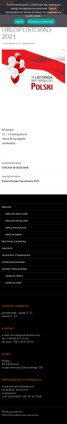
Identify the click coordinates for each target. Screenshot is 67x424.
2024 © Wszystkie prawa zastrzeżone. (20, 415)
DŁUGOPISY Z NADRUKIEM (16, 255)
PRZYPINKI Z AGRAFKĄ (14, 241)
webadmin (28, 43)
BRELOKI (6, 207)
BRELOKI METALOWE (17, 220)
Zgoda (19, 21)
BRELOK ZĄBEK (14, 234)
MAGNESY (7, 248)
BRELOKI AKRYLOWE (17, 213)
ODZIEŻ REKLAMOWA (13, 262)
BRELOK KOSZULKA (16, 227)
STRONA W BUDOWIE (15, 165)
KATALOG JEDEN (14, 275)
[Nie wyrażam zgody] (62, 13)
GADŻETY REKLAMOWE (14, 269)
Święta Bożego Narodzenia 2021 (20, 179)
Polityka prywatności (12, 411)
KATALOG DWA (13, 282)
